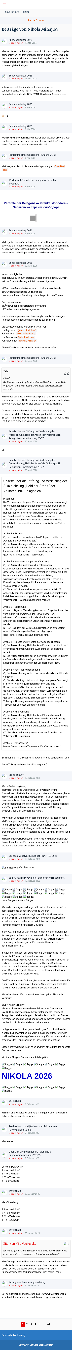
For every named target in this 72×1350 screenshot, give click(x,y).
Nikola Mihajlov (16, 43)
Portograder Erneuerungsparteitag (27, 1282)
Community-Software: (36, 1345)
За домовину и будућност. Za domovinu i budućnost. (37, 877)
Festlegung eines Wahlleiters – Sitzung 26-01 (32, 154)
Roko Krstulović (28, 330)
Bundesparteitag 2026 (20, 40)
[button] (5, 5)
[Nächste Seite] (54, 1324)
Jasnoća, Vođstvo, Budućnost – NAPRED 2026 (33, 856)
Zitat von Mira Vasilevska (19, 1243)
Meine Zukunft (16, 774)
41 (48, 1324)
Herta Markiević (27, 333)
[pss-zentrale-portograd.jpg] (36, 218)
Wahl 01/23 (15, 1101)
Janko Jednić (27, 337)
